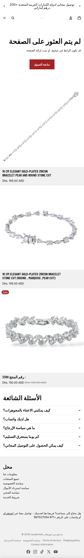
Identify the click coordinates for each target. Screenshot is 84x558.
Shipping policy (71, 540)
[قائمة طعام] (4, 17)
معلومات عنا (10, 474)
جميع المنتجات (11, 478)
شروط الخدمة (11, 497)
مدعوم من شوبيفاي (53, 534)
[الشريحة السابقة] (4, 6)
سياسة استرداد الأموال (16, 488)
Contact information (42, 544)
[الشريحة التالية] (79, 6)
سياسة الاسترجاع (12, 540)
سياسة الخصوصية (13, 483)
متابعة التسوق (42, 64)
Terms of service (51, 540)
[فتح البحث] (13, 18)
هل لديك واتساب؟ (16, 419)
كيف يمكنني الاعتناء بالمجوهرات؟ (26, 410)
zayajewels (36, 534)
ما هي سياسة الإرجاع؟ (19, 428)
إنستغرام (8, 513)
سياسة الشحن (11, 492)
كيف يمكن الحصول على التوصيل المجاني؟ (33, 445)
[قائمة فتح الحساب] (70, 18)
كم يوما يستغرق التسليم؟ (21, 436)
